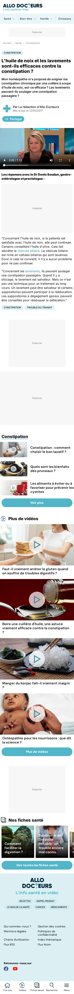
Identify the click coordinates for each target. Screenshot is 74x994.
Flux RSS (9, 944)
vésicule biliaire (28, 251)
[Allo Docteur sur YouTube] (15, 969)
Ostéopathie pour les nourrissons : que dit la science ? (36, 740)
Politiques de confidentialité (47, 933)
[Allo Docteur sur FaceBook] (6, 969)
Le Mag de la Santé (18, 907)
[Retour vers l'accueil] (37, 7)
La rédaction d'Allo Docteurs (38, 107)
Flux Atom (44, 944)
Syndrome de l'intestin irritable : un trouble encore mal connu (51, 843)
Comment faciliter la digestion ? (14, 848)
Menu (67, 990)
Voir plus (37, 503)
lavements (32, 271)
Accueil (7, 43)
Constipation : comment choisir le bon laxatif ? (50, 449)
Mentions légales (15, 931)
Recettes (25, 901)
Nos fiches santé (26, 820)
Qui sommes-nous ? (17, 926)
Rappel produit (45, 901)
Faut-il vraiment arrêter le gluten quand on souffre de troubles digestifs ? (35, 571)
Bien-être (26, 18)
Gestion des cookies (51, 926)
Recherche (51, 990)
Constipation (33, 43)
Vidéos (22, 990)
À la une (7, 990)
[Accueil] (37, 886)
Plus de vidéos (23, 518)
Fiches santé (37, 990)
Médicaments (59, 907)
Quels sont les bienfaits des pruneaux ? (49, 468)
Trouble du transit (39, 307)
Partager (16, 119)
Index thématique (49, 940)
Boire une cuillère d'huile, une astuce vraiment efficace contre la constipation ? (35, 628)
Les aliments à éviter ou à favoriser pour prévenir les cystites (52, 487)
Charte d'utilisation (16, 940)
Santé (7, 18)
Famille (44, 18)
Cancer (40, 907)
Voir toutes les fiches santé (37, 865)
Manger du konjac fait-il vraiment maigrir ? (36, 685)
